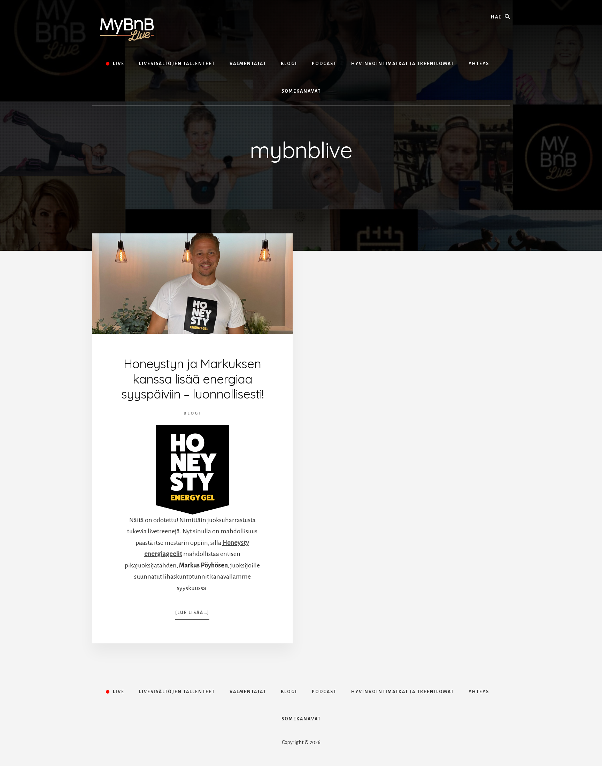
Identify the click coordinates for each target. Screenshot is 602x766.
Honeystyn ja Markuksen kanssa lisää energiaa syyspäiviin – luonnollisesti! (192, 378)
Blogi (192, 413)
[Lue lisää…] (192, 615)
